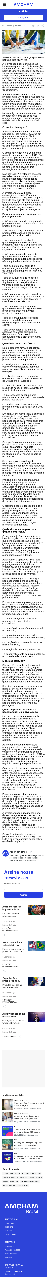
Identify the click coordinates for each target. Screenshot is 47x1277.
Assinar (23, 894)
